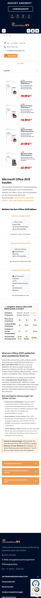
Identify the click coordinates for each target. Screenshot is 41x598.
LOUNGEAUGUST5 (20, 9)
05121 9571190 (12, 47)
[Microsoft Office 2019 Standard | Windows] (11, 159)
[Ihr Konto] (33, 31)
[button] (20, 463)
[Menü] (4, 31)
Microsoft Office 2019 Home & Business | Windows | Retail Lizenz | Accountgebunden (28, 82)
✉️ (19, 249)
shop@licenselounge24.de (15, 51)
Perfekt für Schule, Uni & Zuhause (20, 234)
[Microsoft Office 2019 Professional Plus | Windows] (11, 135)
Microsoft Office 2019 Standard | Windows (26, 154)
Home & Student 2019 (20, 216)
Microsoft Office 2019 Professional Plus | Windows (27, 130)
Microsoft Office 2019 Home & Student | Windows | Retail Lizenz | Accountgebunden (27, 106)
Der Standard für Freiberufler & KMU (20, 261)
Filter (22, 63)
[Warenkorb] (37, 31)
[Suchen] (29, 31)
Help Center (10, 56)
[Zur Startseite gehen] (20, 24)
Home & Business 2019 (20, 243)
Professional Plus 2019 (20, 270)
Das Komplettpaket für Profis (20, 295)
